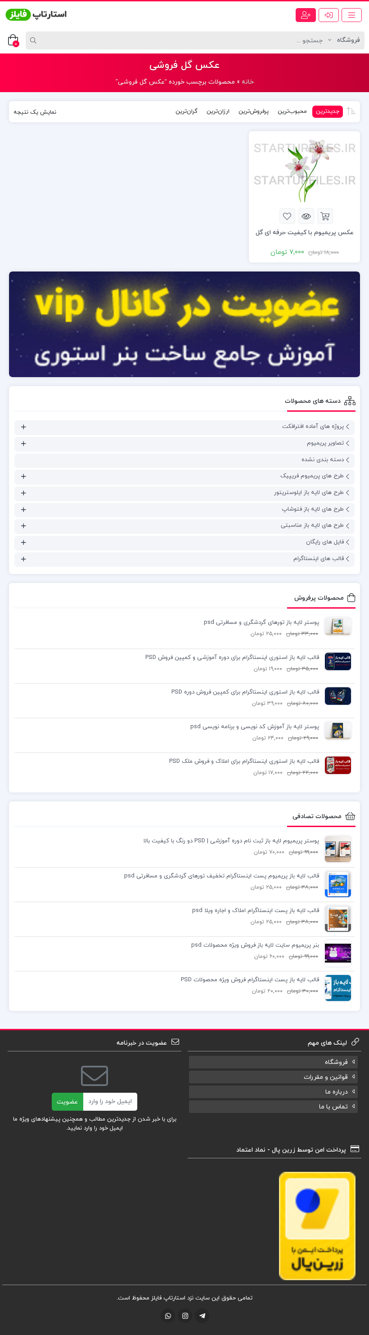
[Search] (35, 40)
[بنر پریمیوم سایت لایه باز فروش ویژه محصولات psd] (335, 953)
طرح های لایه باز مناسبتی (312, 525)
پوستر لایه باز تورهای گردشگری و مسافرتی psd (261, 623)
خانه (248, 82)
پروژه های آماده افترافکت (313, 427)
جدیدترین (327, 111)
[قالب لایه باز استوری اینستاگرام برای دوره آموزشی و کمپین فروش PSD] (335, 661)
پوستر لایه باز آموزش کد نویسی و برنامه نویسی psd (254, 727)
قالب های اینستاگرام (318, 559)
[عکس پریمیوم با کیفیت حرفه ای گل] (304, 169)
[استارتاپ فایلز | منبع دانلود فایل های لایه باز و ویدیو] (36, 14)
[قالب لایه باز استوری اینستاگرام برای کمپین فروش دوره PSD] (335, 696)
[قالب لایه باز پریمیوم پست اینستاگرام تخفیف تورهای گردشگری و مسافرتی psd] (335, 884)
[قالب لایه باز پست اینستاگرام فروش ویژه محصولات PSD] (335, 988)
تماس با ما (333, 1107)
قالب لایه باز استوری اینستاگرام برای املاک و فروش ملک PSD (244, 761)
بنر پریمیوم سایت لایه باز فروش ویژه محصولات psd (255, 945)
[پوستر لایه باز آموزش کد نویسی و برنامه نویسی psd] (335, 730)
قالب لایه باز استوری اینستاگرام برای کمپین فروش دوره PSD (245, 692)
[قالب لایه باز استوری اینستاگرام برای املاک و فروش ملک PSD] (335, 765)
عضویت (67, 1102)
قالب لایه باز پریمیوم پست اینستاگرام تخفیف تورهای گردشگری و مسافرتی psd (221, 876)
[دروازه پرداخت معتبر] (317, 1225)
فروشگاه (336, 1062)
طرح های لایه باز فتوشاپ (313, 509)
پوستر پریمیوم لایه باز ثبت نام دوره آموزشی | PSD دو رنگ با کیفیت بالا (231, 841)
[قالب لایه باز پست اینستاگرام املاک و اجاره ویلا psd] (335, 919)
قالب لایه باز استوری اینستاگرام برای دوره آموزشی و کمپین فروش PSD (232, 658)
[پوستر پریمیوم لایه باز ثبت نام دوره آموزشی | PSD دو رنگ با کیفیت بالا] (335, 849)
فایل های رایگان (325, 542)
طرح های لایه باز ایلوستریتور (309, 493)
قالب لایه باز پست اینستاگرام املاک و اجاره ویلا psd (255, 911)
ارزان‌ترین (218, 111)
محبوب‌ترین (292, 111)
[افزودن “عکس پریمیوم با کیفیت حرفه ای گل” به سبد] (325, 216)
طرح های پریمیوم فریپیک (312, 476)
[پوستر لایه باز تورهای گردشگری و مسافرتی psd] (335, 626)
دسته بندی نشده (323, 460)
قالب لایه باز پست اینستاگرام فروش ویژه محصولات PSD (250, 980)
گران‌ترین (187, 111)
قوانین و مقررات (326, 1077)
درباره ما (336, 1092)
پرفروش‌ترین (253, 111)
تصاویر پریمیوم (325, 443)
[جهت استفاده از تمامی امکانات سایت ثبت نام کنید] (306, 15)
